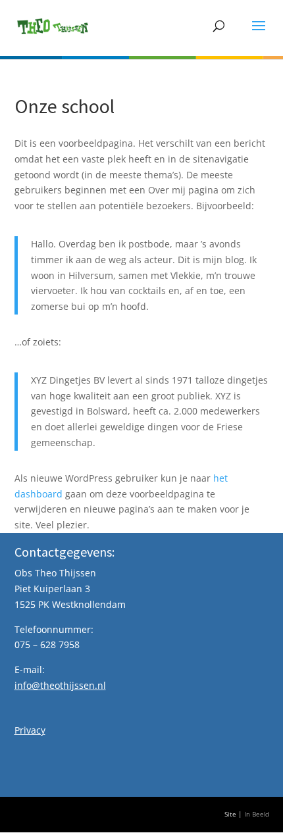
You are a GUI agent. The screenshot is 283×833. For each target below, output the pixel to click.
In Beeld (256, 814)
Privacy (29, 730)
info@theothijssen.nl (60, 685)
